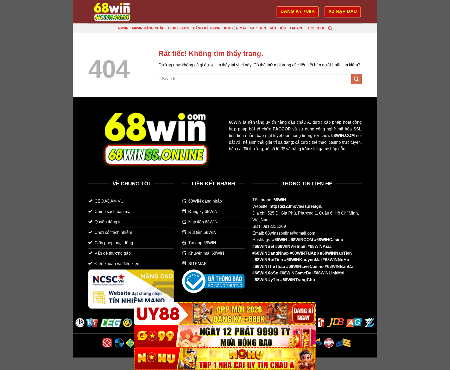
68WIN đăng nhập (148, 28)
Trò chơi (315, 28)
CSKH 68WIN (178, 28)
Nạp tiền (258, 28)
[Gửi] (356, 79)
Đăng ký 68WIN (206, 28)
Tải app (297, 28)
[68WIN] (114, 11)
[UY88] (225, 313)
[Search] (330, 28)
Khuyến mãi (235, 28)
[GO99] (225, 336)
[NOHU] (225, 358)
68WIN (123, 28)
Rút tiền (278, 28)
